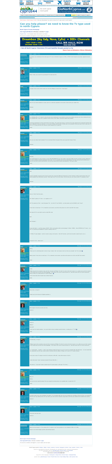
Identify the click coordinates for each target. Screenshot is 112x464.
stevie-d (22, 301)
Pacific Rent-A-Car (55, 456)
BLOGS (83, 15)
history (77, 447)
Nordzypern (52, 454)
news (81, 447)
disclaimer (70, 450)
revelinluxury (24, 54)
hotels (48, 447)
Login (47, 31)
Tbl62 (22, 86)
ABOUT (88, 15)
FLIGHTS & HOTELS (41, 15)
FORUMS (68, 15)
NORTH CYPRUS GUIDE (30, 15)
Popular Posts (23, 33)
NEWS (78, 15)
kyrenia (57, 447)
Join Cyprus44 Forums (25, 440)
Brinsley (22, 100)
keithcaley (23, 319)
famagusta (62, 447)
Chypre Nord (58, 454)
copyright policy (55, 450)
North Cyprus (23, 20)
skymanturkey (24, 425)
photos (66, 447)
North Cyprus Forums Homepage (29, 29)
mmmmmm (23, 187)
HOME (22, 15)
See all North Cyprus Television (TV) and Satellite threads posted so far (47, 48)
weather (74, 447)
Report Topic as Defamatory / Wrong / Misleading (77, 50)
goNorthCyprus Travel (45, 456)
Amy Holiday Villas (64, 456)
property (53, 447)
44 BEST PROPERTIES (59, 15)
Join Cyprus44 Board (26, 31)
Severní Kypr (65, 454)
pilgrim (22, 68)
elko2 (22, 114)
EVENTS (73, 15)
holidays (41, 447)
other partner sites (73, 456)
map (70, 447)
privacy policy (63, 450)
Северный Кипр (72, 454)
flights (45, 447)
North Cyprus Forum (31, 20)
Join (31, 53)
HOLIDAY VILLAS (50, 15)
